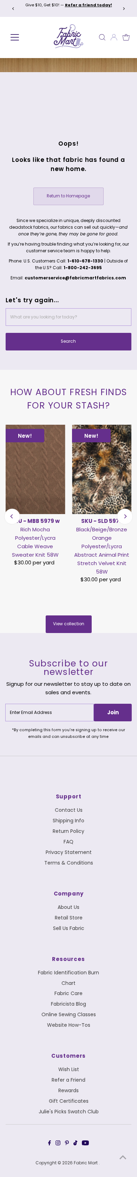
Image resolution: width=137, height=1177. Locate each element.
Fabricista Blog (68, 1003)
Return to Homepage (68, 196)
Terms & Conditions (68, 862)
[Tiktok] (75, 1143)
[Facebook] (49, 1143)
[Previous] (13, 9)
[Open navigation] (23, 37)
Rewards (68, 1090)
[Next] (123, 9)
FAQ (68, 841)
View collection (68, 624)
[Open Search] (102, 37)
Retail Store (69, 917)
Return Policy (68, 831)
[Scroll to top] (123, 1158)
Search (68, 341)
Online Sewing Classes (68, 1014)
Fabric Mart (86, 1163)
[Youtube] (85, 1143)
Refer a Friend (68, 1079)
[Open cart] (126, 37)
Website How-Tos (68, 1025)
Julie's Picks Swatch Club (69, 1111)
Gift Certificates (69, 1101)
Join (113, 712)
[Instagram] (58, 1143)
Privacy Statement (69, 852)
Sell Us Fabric (68, 928)
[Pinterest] (67, 1143)
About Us (68, 907)
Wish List (68, 1069)
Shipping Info (68, 820)
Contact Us (69, 810)
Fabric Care (68, 993)
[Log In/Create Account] (114, 37)
